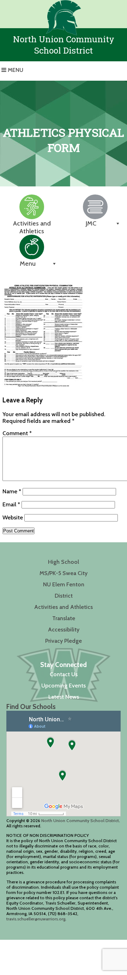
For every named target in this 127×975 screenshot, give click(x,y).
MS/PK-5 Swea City (63, 573)
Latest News (63, 696)
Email (11, 504)
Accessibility (63, 629)
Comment (17, 433)
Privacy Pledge (63, 640)
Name (11, 491)
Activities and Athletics (63, 607)
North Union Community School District (80, 820)
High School (63, 562)
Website (12, 517)
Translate (63, 618)
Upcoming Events (63, 685)
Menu (15, 70)
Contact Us (64, 674)
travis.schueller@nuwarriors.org (35, 918)
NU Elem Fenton (63, 584)
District (64, 595)
